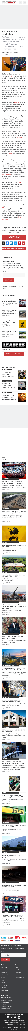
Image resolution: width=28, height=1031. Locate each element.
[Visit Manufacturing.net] (10, 940)
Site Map (22, 1024)
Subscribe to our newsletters (14, 237)
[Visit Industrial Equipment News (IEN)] (17, 937)
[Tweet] (15, 243)
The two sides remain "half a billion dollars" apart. (11, 830)
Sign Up (5, 959)
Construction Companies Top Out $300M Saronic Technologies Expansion (9, 312)
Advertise (21, 1020)
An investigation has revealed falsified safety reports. (12, 611)
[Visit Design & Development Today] (3, 937)
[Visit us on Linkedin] (19, 1017)
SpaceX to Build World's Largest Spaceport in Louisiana (11, 856)
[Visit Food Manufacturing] (10, 937)
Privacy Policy (9, 1022)
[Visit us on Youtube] (15, 1017)
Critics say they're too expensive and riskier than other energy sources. (14, 641)
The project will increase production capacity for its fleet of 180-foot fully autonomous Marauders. (12, 517)
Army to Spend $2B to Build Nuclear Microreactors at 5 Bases (12, 637)
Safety (4, 392)
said (10, 154)
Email (2, 951)
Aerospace (5, 602)
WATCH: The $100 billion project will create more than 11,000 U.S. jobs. (14, 860)
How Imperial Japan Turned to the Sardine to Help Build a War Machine (9, 301)
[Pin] (19, 243)
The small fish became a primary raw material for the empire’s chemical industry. (14, 486)
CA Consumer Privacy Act (12, 1024)
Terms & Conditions (19, 1022)
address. (19, 137)
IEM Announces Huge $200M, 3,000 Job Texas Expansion (13, 730)
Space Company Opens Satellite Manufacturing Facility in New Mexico (13, 762)
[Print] (3, 243)
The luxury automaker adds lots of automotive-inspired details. (11, 549)
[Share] (7, 243)
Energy (4, 633)
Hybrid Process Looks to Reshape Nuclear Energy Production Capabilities (13, 796)
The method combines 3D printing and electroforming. (12, 800)
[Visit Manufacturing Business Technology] (17, 940)
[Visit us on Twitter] (11, 1017)
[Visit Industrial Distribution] (3, 940)
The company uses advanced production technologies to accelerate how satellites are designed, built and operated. (13, 767)
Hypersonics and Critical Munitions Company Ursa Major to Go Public (12, 916)
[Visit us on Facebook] (8, 1017)
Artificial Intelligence (8, 665)
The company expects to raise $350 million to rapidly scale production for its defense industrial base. (14, 920)
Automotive (5, 542)
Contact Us (14, 1020)
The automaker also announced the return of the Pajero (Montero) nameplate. (14, 890)
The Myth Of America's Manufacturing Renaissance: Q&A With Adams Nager (9, 374)
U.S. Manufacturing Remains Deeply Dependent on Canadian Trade (12, 700)
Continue (8, 280)
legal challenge (6, 174)
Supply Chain (6, 381)
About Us (6, 1020)
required (17, 102)
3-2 (3, 207)
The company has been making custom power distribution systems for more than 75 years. (13, 735)
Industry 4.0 (6, 369)
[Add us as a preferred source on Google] (23, 243)
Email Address (7, 272)
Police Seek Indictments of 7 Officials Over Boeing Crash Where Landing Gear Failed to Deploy (14, 606)
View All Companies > (14, 354)
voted (11, 76)
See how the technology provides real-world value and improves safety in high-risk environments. (14, 673)
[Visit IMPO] (24, 937)
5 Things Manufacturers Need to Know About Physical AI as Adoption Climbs (13, 669)
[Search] (20, 2)
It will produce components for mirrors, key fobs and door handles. (14, 579)
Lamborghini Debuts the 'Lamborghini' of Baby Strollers (9, 322)
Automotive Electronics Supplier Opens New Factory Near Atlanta (9, 333)
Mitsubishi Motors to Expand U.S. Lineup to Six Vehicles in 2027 (14, 886)
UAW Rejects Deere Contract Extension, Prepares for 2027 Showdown (14, 826)
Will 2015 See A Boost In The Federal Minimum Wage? (8, 386)
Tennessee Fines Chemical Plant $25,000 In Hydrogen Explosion (9, 397)
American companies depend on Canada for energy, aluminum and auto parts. (14, 704)
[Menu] (24, 2)
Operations (5, 478)
